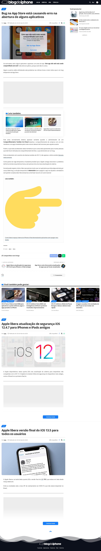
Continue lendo (50, 417)
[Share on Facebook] (59, 23)
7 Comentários (58, 275)
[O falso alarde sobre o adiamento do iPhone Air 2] (74, 22)
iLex (5, 23)
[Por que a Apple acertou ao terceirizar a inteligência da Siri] (74, 30)
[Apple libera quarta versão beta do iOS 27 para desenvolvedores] (52, 122)
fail (14, 249)
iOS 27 (4, 301)
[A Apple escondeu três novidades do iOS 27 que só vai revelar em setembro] (87, 295)
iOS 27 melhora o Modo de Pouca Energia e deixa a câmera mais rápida (61, 305)
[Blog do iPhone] (18, 2)
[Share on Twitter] (62, 23)
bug (10, 249)
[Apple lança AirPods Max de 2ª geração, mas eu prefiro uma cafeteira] (74, 14)
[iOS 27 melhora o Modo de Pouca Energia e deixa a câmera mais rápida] (63, 295)
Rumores (85, 301)
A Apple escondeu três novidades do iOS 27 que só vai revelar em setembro (87, 305)
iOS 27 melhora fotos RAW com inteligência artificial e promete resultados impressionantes (36, 305)
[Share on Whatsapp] (64, 23)
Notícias (10, 301)
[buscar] (90, 2)
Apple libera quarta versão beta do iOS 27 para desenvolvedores (52, 129)
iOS (4, 9)
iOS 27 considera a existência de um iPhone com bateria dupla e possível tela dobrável (33, 130)
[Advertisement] (33, 92)
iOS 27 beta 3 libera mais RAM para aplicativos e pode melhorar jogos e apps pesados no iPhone (13, 305)
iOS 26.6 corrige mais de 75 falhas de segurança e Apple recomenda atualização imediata (13, 131)
